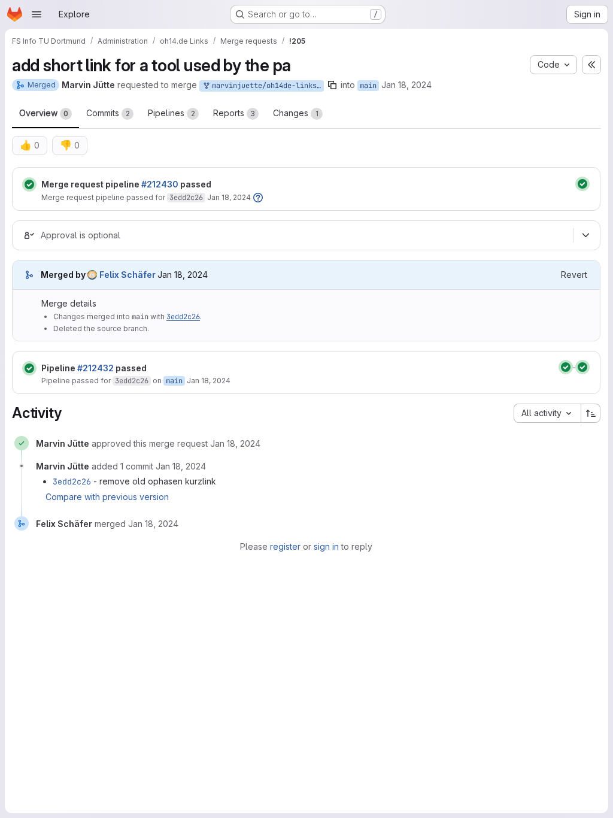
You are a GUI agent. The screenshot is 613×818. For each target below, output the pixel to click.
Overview (43, 113)
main (368, 85)
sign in (326, 546)
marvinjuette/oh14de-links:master (266, 85)
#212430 (159, 184)
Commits (108, 113)
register (285, 546)
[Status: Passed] (29, 184)
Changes (295, 113)
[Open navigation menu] (36, 14)
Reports (234, 113)
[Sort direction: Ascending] (590, 413)
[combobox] (547, 413)
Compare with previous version (107, 497)
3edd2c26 (186, 197)
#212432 (95, 368)
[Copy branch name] (332, 85)
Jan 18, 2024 (406, 85)
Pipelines (171, 113)
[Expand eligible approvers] (585, 235)
